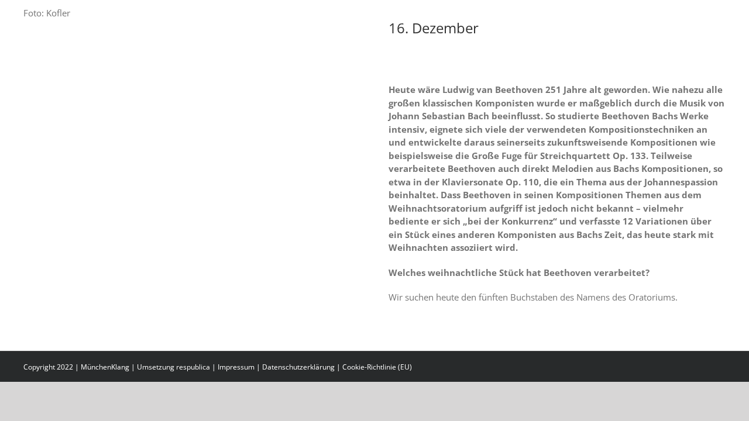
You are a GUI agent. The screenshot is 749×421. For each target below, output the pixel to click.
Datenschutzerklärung (298, 367)
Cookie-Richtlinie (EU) (377, 367)
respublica (193, 367)
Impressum (236, 367)
